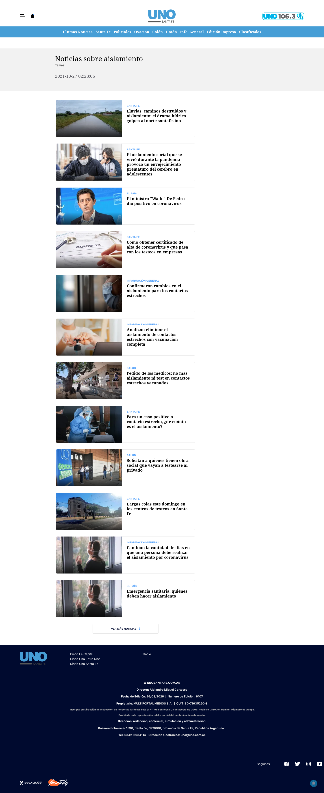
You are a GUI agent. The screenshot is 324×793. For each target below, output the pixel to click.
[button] (22, 16)
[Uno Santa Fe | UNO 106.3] (283, 16)
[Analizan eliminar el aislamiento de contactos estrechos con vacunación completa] (125, 337)
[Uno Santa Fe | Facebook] (286, 764)
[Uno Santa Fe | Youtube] (319, 764)
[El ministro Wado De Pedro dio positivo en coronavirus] (125, 206)
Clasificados (250, 32)
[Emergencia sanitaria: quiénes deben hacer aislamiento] (125, 598)
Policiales (122, 32)
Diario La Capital (81, 654)
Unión (171, 32)
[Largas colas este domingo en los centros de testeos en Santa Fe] (125, 511)
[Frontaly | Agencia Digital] (55, 782)
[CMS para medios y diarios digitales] (31, 783)
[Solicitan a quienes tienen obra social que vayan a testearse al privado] (125, 468)
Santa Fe (103, 32)
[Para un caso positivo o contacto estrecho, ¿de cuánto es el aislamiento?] (125, 424)
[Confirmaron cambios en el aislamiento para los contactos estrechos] (125, 293)
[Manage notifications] (313, 783)
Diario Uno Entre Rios (85, 659)
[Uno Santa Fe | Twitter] (297, 764)
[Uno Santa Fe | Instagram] (308, 764)
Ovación (141, 32)
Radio (147, 654)
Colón (157, 32)
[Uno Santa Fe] (162, 16)
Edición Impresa (221, 32)
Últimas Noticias (78, 32)
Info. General (192, 32)
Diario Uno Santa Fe (84, 664)
